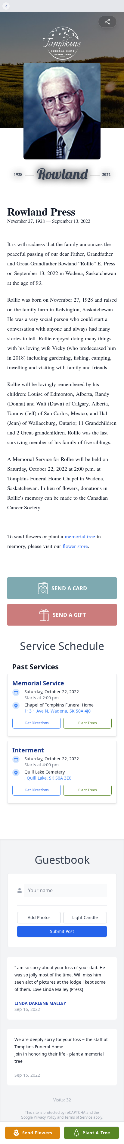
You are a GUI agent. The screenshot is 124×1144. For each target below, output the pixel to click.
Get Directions (37, 723)
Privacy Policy (45, 1117)
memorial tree (80, 536)
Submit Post (62, 931)
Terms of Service (78, 1117)
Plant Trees (87, 723)
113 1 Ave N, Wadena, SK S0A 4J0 (57, 711)
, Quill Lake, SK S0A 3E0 (47, 778)
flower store (75, 546)
